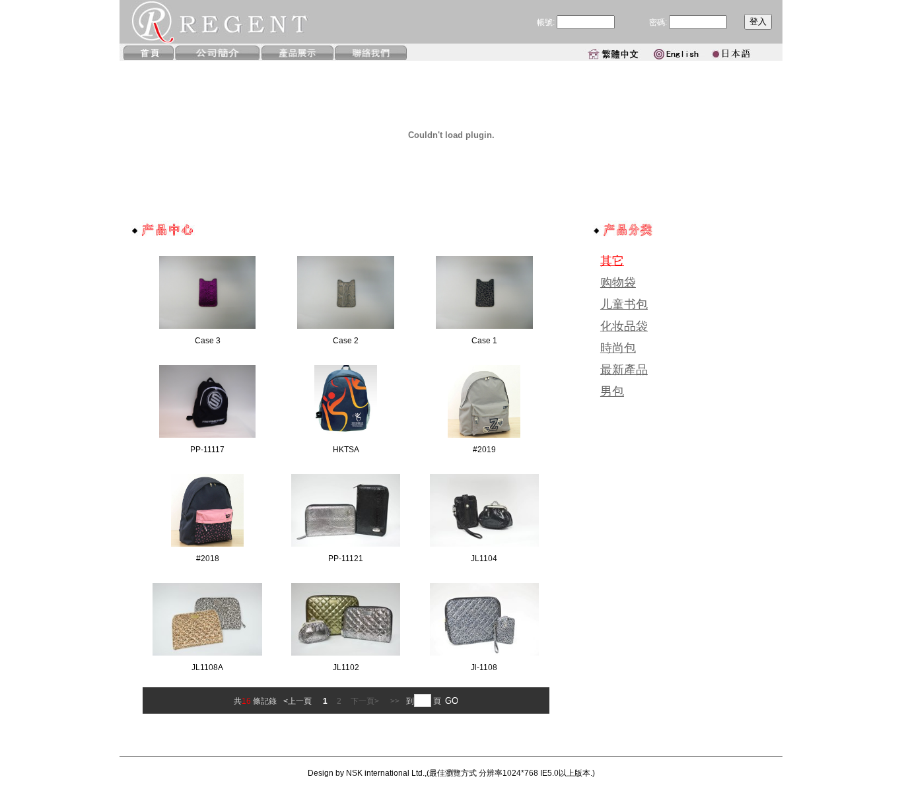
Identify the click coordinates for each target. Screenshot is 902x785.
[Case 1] (484, 326)
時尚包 (618, 348)
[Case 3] (207, 326)
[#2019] (484, 435)
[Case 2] (345, 326)
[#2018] (207, 544)
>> (394, 701)
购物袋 (618, 282)
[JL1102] (345, 653)
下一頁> (366, 701)
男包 (612, 391)
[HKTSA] (345, 435)
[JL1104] (484, 544)
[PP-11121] (345, 544)
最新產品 (624, 369)
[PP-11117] (207, 435)
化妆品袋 (624, 326)
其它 (612, 260)
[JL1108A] (207, 653)
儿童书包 (624, 304)
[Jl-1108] (484, 653)
